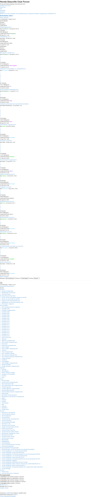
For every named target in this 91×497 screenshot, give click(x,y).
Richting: (31, 278)
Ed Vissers (5, 70)
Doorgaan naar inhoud (5, 5)
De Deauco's (5, 29)
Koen (11, 121)
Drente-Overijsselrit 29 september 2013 (9, 89)
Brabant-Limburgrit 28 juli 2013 (7, 174)
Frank (3, 126)
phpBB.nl (15, 494)
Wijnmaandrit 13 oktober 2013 (7, 52)
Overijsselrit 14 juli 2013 (5, 187)
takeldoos (12, 156)
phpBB (7, 493)
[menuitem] (1, 9)
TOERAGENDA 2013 (5, 36)
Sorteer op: (18, 278)
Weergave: (2, 278)
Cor (10, 86)
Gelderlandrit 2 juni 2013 (6, 232)
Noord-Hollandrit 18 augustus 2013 (8, 160)
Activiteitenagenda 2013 (5, 27)
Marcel (11, 171)
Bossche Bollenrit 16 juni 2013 (7, 217)
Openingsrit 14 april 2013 (6, 140)
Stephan (4, 176)
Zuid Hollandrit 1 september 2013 (8, 124)
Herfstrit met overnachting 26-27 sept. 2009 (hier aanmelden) (14, 104)
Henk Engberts (13, 65)
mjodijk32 (12, 259)
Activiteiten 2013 (6, 15)
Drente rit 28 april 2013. (5, 262)
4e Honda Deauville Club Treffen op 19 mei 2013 (11, 246)
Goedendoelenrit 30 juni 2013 (7, 201)
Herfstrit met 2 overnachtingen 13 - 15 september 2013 (13, 68)
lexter (11, 100)
